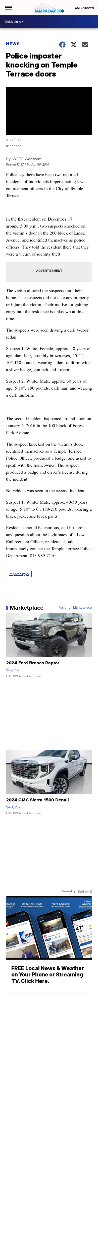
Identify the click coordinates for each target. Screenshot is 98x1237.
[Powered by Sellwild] (84, 891)
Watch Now (83, 7)
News (13, 43)
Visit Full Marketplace (75, 607)
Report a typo (19, 574)
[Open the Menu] (8, 7)
